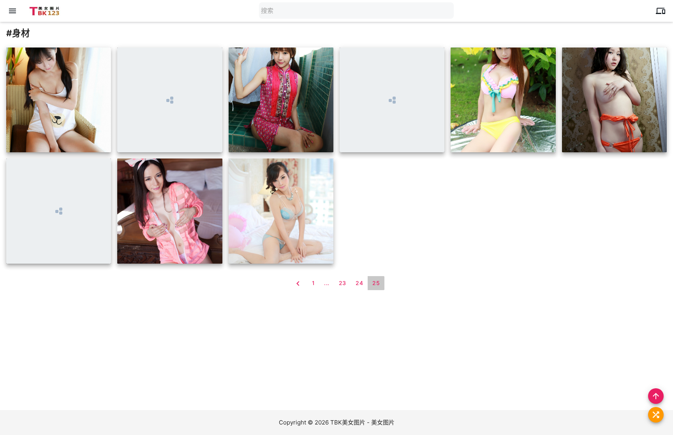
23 (342, 283)
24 (359, 283)
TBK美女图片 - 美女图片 (362, 422)
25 (376, 283)
